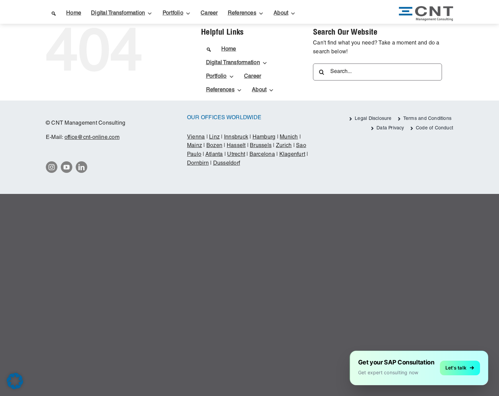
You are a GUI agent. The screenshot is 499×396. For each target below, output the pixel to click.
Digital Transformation (118, 13)
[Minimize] (486, 353)
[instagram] (51, 167)
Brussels (261, 146)
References (242, 13)
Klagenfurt (292, 155)
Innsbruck (236, 137)
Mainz (194, 146)
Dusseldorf (226, 163)
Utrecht (236, 155)
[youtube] (66, 167)
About (281, 13)
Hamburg (264, 137)
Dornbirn (198, 163)
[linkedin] (81, 167)
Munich (289, 137)
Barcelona (262, 155)
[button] (15, 381)
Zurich (284, 146)
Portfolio (173, 13)
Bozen (214, 146)
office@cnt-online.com (91, 138)
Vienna (196, 137)
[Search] (53, 13)
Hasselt (236, 146)
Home (73, 13)
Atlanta (214, 155)
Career (209, 13)
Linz (214, 137)
